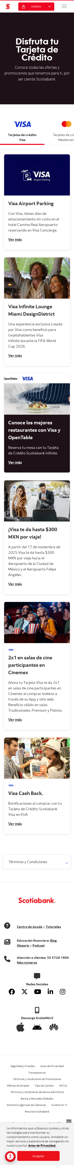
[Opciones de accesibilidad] (10, 1156)
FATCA (63, 1085)
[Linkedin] (50, 992)
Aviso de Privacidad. (42, 1146)
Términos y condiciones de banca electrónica (37, 1092)
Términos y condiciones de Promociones (37, 1079)
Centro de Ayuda (29, 927)
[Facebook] (12, 992)
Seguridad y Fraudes (22, 1066)
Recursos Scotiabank (37, 1111)
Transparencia (37, 1072)
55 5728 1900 (58, 958)
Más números (27, 962)
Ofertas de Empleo (18, 1085)
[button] (64, 6)
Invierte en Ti (59, 1105)
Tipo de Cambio (44, 1085)
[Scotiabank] (8, 6)
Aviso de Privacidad (52, 1066)
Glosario (23, 945)
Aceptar (38, 1156)
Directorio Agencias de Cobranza (26, 1105)
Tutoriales (53, 927)
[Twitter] (24, 992)
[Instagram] (62, 992)
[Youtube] (37, 992)
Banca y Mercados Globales (37, 1098)
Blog (53, 940)
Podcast (38, 945)
